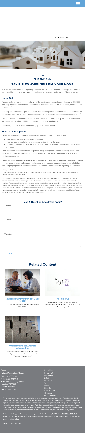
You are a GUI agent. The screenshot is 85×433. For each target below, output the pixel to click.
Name (8, 206)
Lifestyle (47, 388)
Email (8, 220)
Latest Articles (49, 390)
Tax (45, 383)
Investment (48, 375)
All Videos (48, 393)
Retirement (48, 373)
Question (8, 234)
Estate (46, 378)
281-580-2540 (62, 37)
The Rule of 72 (62, 299)
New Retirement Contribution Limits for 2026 (23, 300)
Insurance (48, 380)
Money (46, 385)
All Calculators (50, 396)
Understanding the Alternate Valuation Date (22, 347)
